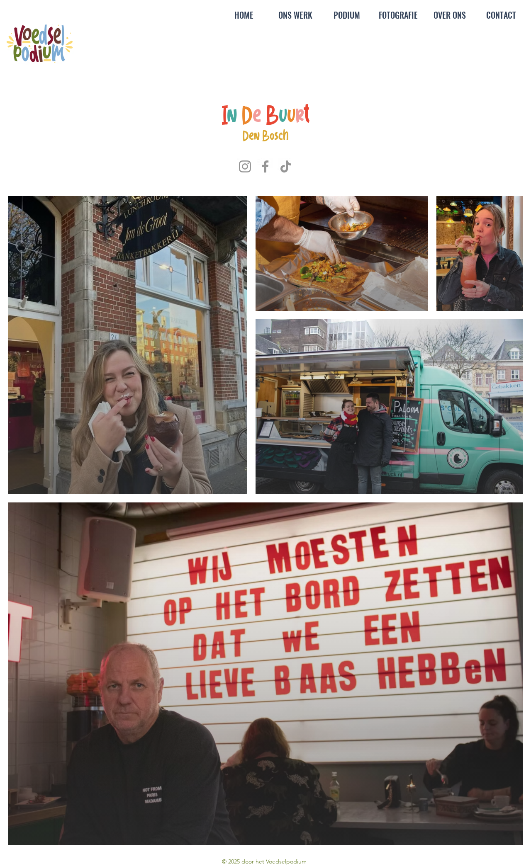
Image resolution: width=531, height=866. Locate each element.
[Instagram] (245, 166)
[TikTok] (286, 166)
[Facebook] (265, 166)
